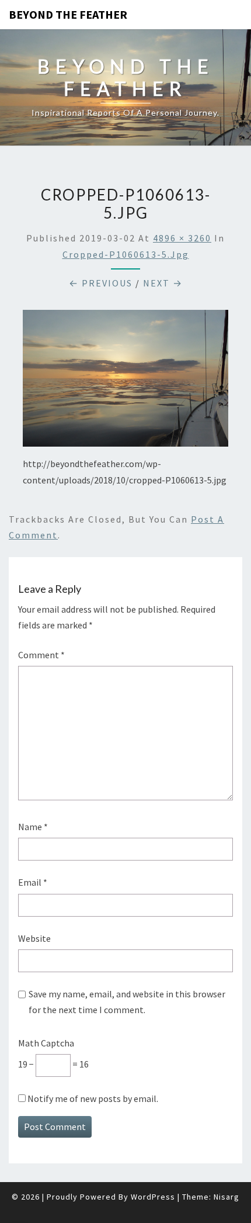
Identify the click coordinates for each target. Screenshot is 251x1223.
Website (34, 938)
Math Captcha (46, 1043)
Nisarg (226, 1196)
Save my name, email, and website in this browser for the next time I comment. (127, 1001)
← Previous (101, 283)
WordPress (153, 1196)
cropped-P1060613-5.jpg (125, 254)
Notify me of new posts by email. (92, 1098)
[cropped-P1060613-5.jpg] (125, 382)
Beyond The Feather (68, 14)
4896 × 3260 (182, 238)
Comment (41, 655)
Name (33, 826)
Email (32, 882)
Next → (163, 283)
